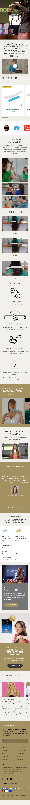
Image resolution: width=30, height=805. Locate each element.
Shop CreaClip (15, 19)
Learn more (11, 609)
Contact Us (5, 764)
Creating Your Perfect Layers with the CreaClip (12, 707)
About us (4, 755)
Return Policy (5, 761)
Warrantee (19, 761)
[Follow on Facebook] (3, 784)
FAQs (3, 758)
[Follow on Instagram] (7, 784)
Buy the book (15, 670)
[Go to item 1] (12, 512)
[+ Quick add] (21, 110)
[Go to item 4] (17, 512)
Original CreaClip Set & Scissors (7, 542)
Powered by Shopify (21, 800)
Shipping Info (20, 758)
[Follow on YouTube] (11, 784)
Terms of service (21, 764)
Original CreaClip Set (12, 114)
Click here (13, 49)
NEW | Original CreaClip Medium (20, 542)
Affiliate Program (21, 755)
